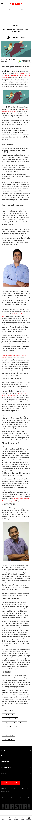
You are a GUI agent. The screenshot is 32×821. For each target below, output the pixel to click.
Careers (13, 788)
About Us (3, 788)
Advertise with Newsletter (10, 783)
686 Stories (23, 37)
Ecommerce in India (9, 731)
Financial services (9, 719)
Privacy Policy (25, 788)
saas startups (8, 739)
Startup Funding (8, 723)
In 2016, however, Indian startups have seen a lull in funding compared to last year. (16, 75)
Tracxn (22, 723)
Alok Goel (7, 727)
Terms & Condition (5, 791)
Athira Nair (14, 37)
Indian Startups (8, 710)
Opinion (15, 25)
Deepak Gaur (7, 735)
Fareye (18, 727)
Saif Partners (7, 715)
